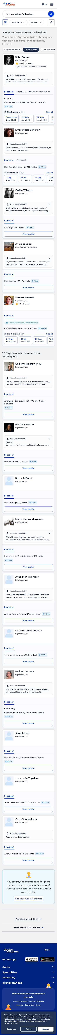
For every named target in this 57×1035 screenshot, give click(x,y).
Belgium (24, 1001)
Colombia (40, 1001)
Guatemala (29, 1005)
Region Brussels (12, 49)
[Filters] (5, 22)
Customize (11, 1029)
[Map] (52, 22)
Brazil (38, 1005)
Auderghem (31, 49)
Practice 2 (21, 91)
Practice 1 (9, 91)
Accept (46, 1029)
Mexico (32, 1001)
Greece (16, 1001)
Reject (28, 1029)
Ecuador (20, 1005)
